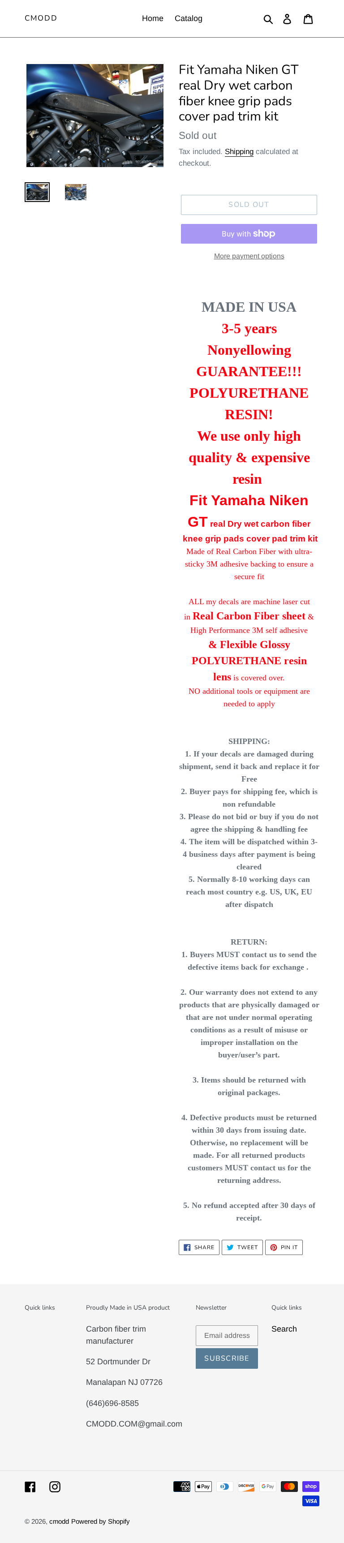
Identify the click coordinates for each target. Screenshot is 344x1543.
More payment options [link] (249, 256)
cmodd (41, 18)
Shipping (239, 151)
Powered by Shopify (100, 1521)
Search (284, 1328)
